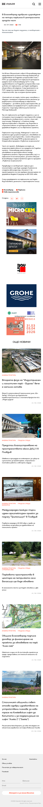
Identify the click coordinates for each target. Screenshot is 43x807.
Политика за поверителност (12, 767)
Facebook (5, 771)
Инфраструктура (9, 375)
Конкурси (6, 505)
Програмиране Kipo (35, 803)
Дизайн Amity (24, 803)
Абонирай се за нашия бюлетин (21, 793)
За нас (4, 759)
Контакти (33, 759)
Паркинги (21, 190)
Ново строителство (11, 192)
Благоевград (8, 190)
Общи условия (7, 763)
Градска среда (24, 440)
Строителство (8, 569)
